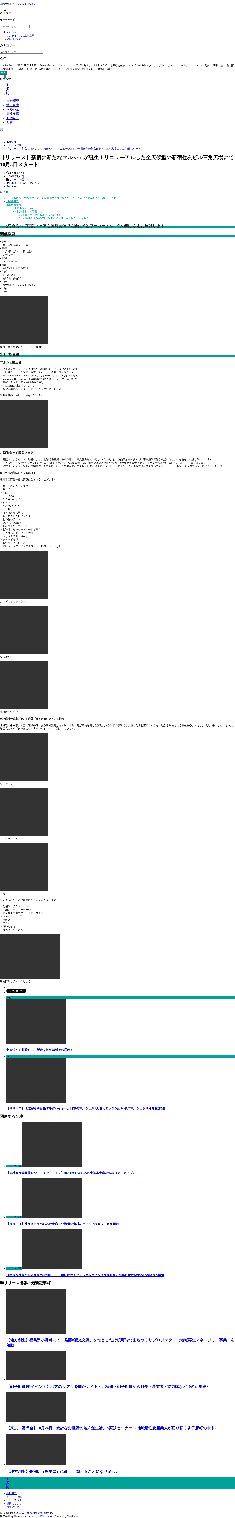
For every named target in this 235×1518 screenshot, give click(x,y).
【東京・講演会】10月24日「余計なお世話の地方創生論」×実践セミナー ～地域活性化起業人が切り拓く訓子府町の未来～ (112, 1428)
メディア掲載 (14, 1496)
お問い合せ (12, 1507)
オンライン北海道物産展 (20, 35)
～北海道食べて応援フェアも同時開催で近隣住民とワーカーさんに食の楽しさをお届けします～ (62, 198)
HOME (13, 142)
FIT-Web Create (45, 1516)
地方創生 (12, 105)
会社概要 (12, 101)
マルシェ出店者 (24, 208)
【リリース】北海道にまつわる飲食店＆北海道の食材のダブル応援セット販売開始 (62, 1224)
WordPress (72, 1516)
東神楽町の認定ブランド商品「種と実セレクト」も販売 (54, 218)
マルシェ (11, 32)
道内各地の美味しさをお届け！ (40, 214)
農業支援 (12, 113)
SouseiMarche (13, 38)
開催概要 (12, 201)
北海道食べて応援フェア (29, 211)
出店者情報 (13, 204)
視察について (14, 1503)
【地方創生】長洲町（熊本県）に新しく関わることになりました (63, 1471)
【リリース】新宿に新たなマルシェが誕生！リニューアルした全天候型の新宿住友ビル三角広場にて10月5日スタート (73, 148)
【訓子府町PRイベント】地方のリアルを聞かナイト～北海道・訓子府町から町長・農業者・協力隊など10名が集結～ (108, 1386)
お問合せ (12, 118)
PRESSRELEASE (18, 183)
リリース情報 (14, 145)
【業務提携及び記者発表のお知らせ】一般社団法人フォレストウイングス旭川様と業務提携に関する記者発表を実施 (85, 1275)
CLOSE (7, 13)
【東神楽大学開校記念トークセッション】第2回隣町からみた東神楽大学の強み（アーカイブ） (71, 1173)
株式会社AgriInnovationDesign (35, 1512)
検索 (3, 72)
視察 (9, 122)
